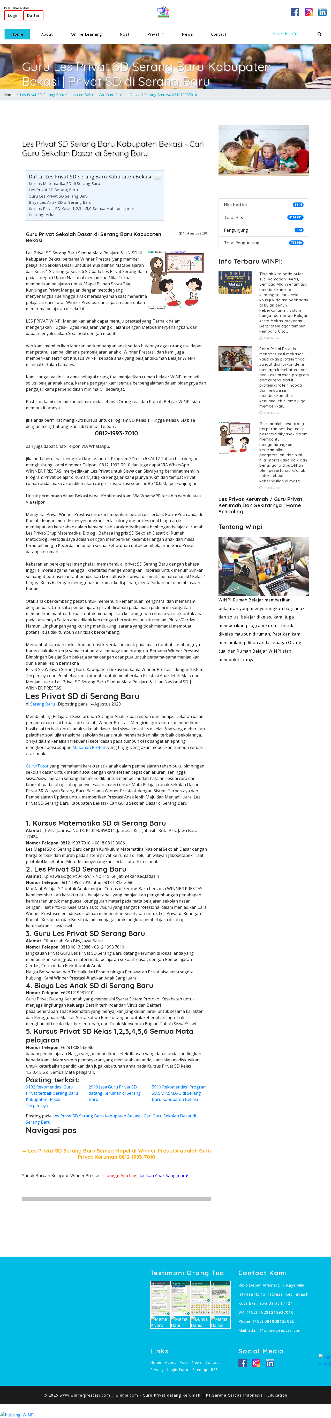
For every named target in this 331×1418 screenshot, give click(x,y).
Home (20, 34)
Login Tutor (178, 1369)
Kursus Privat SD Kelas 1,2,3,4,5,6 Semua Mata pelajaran (81, 208)
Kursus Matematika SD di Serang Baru (64, 183)
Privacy (156, 1369)
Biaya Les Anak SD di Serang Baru (60, 202)
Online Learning (86, 34)
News (187, 34)
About (47, 34)
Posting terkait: (43, 214)
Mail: (243, 1330)
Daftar (33, 15)
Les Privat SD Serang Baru (53, 189)
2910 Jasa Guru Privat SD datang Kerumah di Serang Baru (115, 1093)
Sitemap (199, 1369)
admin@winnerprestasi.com (275, 1330)
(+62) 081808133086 (274, 1321)
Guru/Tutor (37, 766)
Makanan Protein (89, 747)
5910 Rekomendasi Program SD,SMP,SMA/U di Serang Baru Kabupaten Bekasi (179, 1093)
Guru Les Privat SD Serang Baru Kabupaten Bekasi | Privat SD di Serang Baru (147, 74)
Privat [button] (154, 34)
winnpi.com (127, 1395)
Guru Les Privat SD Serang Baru (58, 196)
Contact (219, 34)
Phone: (245, 1321)
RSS (214, 1369)
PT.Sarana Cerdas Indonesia (235, 1395)
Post (125, 34)
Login (13, 15)
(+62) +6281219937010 (270, 1312)
